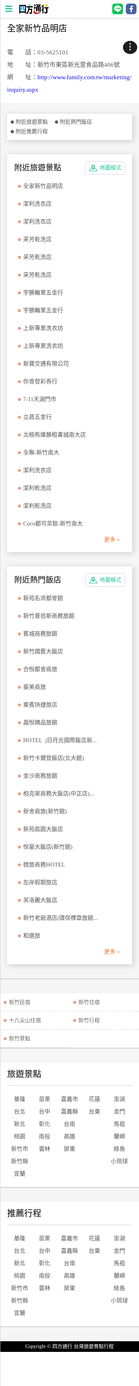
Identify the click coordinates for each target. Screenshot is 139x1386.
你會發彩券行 (40, 381)
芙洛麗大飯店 (40, 900)
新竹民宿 (19, 1002)
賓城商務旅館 (40, 634)
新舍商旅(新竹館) (45, 811)
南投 (44, 1136)
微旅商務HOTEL (44, 865)
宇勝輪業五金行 (43, 293)
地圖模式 (110, 168)
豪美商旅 (34, 687)
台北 (19, 1112)
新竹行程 (89, 1020)
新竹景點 (19, 1038)
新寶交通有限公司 (46, 364)
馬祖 (119, 1124)
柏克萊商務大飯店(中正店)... (58, 794)
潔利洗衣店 (37, 204)
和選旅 (31, 936)
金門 (119, 1112)
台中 (44, 1112)
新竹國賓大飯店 (43, 651)
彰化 (44, 1124)
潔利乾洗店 (37, 488)
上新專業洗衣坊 (43, 328)
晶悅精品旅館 (40, 722)
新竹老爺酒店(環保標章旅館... (60, 918)
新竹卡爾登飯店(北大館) (53, 758)
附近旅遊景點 (32, 122)
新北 (19, 1124)
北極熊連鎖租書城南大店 (54, 435)
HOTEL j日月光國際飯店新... (60, 740)
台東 (94, 1112)
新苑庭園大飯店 (43, 829)
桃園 (19, 1136)
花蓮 (94, 1099)
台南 (69, 1124)
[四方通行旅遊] (34, 12)
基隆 (19, 1099)
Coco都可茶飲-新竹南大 (53, 524)
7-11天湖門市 (39, 399)
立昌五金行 (37, 417)
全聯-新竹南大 (41, 452)
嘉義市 (69, 1099)
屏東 (69, 1149)
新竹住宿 (89, 1002)
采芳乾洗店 (37, 239)
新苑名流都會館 (43, 598)
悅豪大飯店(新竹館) (47, 847)
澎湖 (119, 1099)
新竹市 (19, 1149)
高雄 (69, 1136)
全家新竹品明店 (43, 186)
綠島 (119, 1149)
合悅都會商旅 (40, 669)
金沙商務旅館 (40, 776)
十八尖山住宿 (25, 1020)
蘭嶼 (119, 1136)
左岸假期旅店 (40, 882)
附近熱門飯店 (76, 122)
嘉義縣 (69, 1112)
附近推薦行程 (32, 131)
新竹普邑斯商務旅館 (48, 616)
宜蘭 (19, 1174)
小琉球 (119, 1161)
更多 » (112, 539)
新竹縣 (19, 1161)
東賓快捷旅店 (40, 705)
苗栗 (44, 1099)
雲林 (44, 1149)
